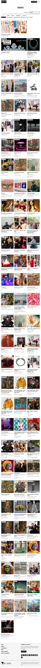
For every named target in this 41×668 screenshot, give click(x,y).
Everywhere (3, 17)
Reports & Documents (5, 653)
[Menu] (39, 2)
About (2, 644)
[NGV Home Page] (3, 1)
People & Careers (4, 651)
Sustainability (4, 648)
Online (27, 17)
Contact (2, 646)
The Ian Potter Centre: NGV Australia (19, 17)
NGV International (9, 17)
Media (2, 649)
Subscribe (24, 651)
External (31, 17)
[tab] (3, 15)
